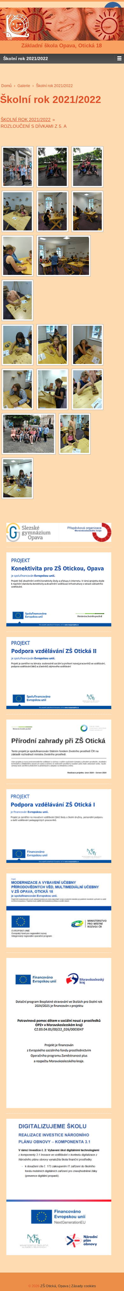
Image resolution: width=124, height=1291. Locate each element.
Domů (6, 86)
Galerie (23, 86)
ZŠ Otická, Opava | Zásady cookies (67, 1286)
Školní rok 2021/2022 (26, 119)
